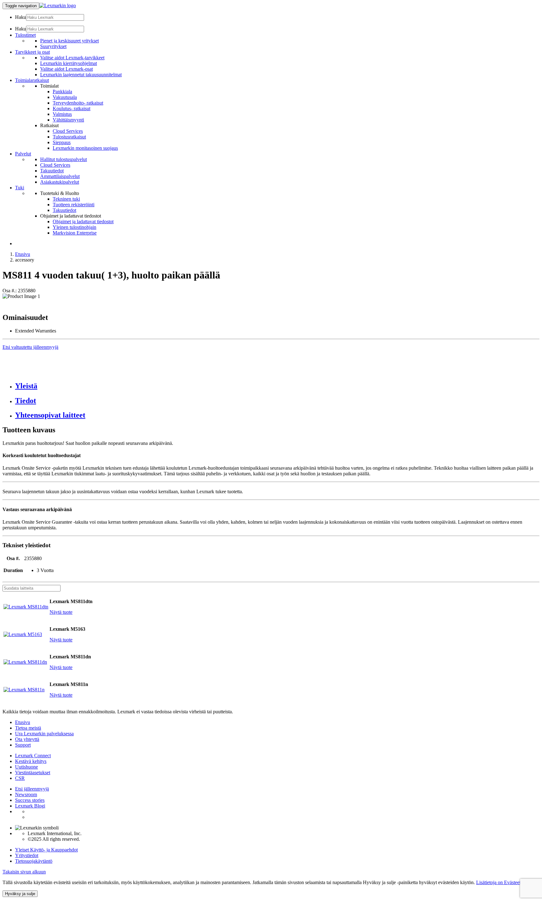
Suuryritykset (53, 46)
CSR (20, 778)
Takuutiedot (52, 170)
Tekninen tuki (66, 199)
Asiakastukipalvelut (59, 182)
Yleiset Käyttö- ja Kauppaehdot (46, 849)
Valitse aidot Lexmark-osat (66, 69)
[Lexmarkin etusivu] (57, 5)
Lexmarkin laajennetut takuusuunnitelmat (81, 74)
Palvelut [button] (23, 153)
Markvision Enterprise (75, 232)
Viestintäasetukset (32, 772)
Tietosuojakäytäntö (33, 861)
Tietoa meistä (28, 728)
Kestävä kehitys (30, 761)
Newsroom (26, 794)
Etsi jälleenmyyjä (32, 788)
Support (23, 745)
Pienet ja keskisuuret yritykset (69, 40)
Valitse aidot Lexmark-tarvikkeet (72, 57)
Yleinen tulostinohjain (74, 227)
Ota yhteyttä (27, 739)
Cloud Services (68, 131)
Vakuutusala (65, 97)
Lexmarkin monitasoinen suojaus (85, 148)
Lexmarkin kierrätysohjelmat (68, 63)
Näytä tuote (61, 612)
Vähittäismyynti (68, 119)
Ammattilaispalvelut (60, 176)
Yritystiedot (26, 855)
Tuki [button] (19, 187)
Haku (20, 17)
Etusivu (22, 254)
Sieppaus (62, 142)
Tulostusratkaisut (69, 136)
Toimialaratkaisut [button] (32, 80)
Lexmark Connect (33, 755)
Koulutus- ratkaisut (71, 108)
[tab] (277, 386)
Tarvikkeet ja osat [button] (32, 52)
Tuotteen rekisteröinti (73, 204)
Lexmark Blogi (30, 805)
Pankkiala (62, 91)
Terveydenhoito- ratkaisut (78, 102)
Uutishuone (26, 767)
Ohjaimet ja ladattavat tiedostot (83, 221)
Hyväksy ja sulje (20, 893)
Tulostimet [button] (25, 35)
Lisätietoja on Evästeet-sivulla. (506, 882)
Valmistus (62, 114)
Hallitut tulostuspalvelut (63, 159)
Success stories (30, 800)
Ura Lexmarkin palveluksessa (44, 733)
